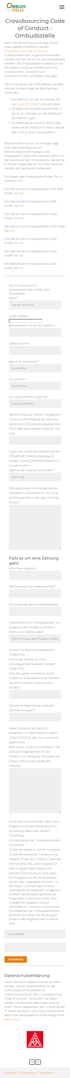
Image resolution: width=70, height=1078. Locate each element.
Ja (23, 654)
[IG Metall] (24, 7)
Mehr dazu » (12, 1019)
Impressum (47, 1072)
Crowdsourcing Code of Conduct (26, 51)
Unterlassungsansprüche (45, 424)
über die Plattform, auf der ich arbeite (36, 849)
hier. (21, 243)
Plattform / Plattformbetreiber (32, 456)
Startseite (10, 1072)
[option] (35, 1040)
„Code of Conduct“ (28, 104)
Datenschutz (28, 1072)
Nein (15, 654)
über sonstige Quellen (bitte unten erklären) (30, 871)
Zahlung (18, 419)
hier (19, 180)
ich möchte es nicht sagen (40, 873)
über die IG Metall (35, 859)
